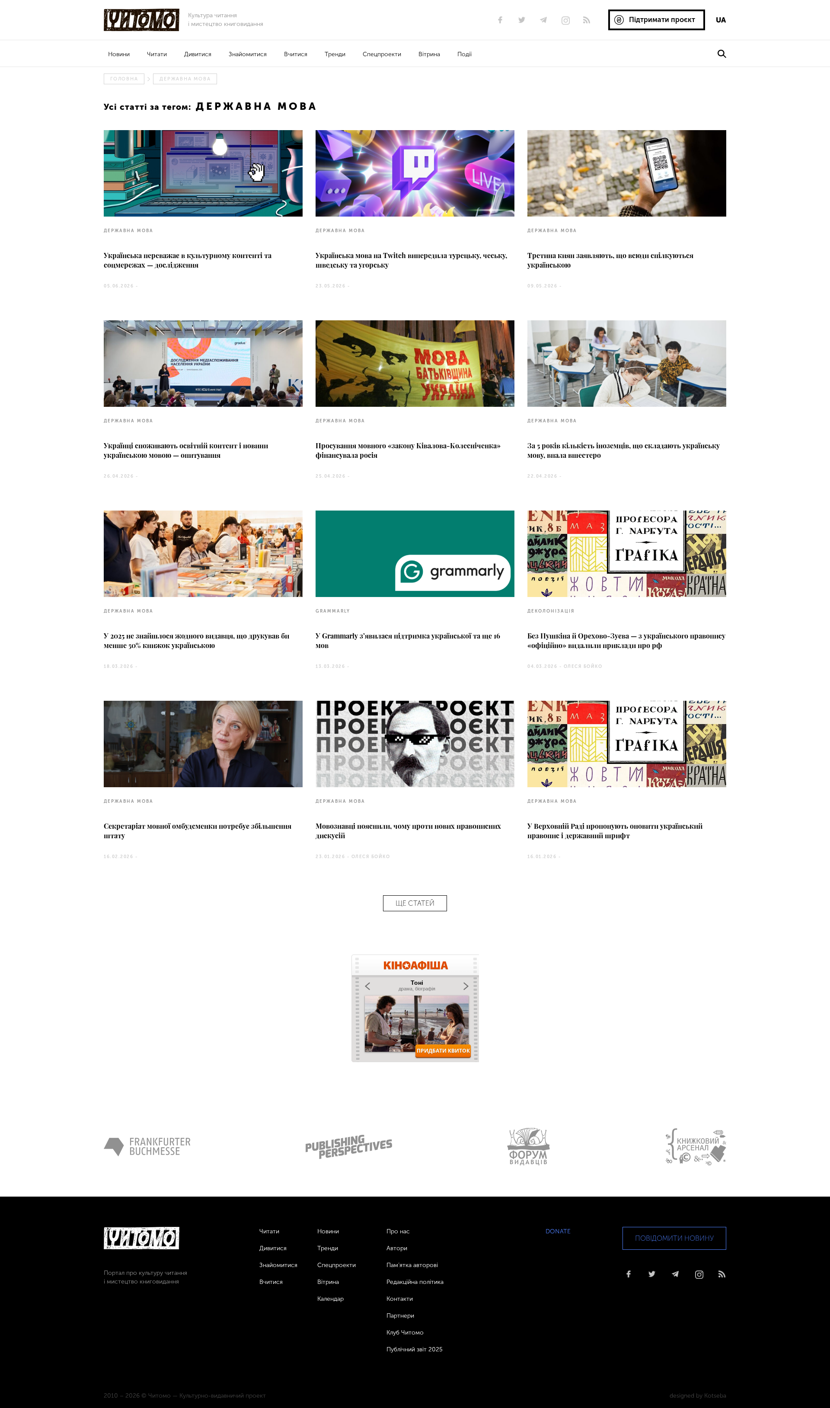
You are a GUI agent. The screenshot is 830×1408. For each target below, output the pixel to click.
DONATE (558, 1231)
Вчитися (295, 54)
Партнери (400, 1315)
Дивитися (197, 54)
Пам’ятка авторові (412, 1265)
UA (721, 20)
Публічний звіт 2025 (414, 1349)
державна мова (185, 79)
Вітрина (429, 54)
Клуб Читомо (405, 1332)
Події (464, 54)
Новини (119, 54)
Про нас (398, 1231)
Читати (157, 54)
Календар (330, 1299)
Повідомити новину (674, 1238)
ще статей (415, 903)
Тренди (335, 54)
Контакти (399, 1299)
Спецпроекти (382, 54)
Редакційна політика (415, 1282)
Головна (124, 79)
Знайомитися (248, 54)
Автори (396, 1248)
